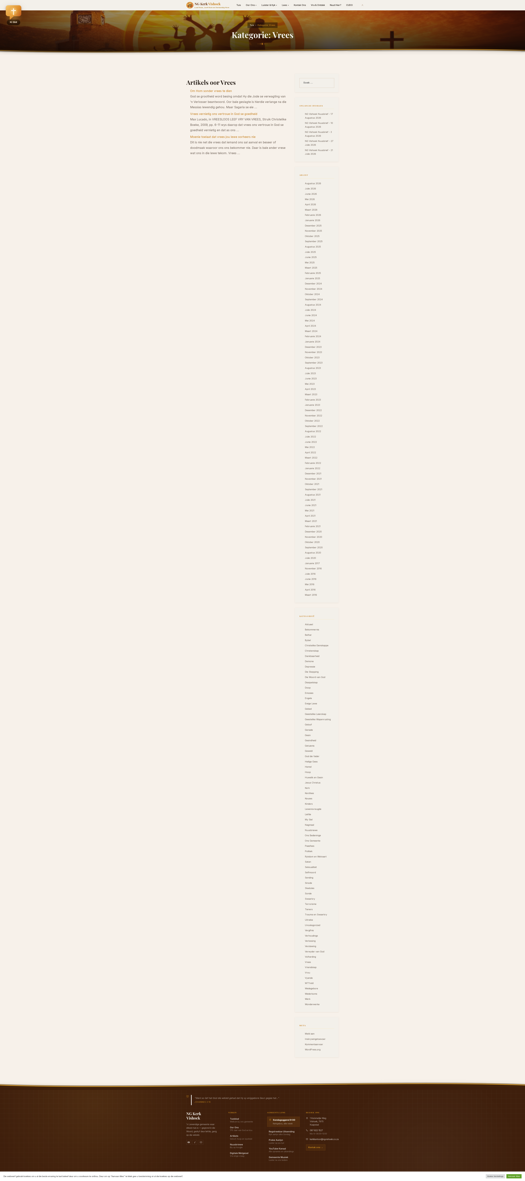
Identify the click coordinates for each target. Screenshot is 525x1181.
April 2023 (310, 389)
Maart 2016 (311, 595)
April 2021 (310, 515)
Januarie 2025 (312, 278)
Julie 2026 (310, 188)
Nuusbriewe (311, 830)
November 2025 (313, 230)
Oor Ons (251, 5)
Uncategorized (312, 925)
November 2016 (313, 568)
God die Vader (312, 756)
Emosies (309, 693)
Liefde (308, 814)
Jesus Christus (312, 782)
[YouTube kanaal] (188, 1142)
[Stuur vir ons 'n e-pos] (201, 1142)
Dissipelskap (311, 682)
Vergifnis (309, 930)
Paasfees (309, 846)
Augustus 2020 (313, 552)
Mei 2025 (310, 262)
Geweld (309, 751)
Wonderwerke (312, 1004)
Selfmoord (310, 872)
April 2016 (310, 589)
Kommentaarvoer (314, 1044)
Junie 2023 (311, 378)
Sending (309, 877)
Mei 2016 (309, 584)
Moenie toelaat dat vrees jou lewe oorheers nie (223, 137)
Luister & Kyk (269, 5)
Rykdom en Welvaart (316, 856)
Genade (309, 730)
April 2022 (310, 452)
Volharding (310, 956)
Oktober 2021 (312, 484)
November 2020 (313, 537)
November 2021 (313, 478)
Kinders (309, 803)
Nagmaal (309, 825)
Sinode (308, 883)
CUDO (349, 5)
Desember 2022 (313, 410)
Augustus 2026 (313, 183)
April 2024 (310, 325)
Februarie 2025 (313, 273)
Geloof (308, 724)
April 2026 (310, 204)
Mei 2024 (310, 320)
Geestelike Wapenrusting (318, 719)
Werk (307, 999)
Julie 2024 (310, 310)
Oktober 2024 (312, 294)
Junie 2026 (311, 194)
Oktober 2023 (312, 357)
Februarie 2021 (313, 526)
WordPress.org (312, 1049)
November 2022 (313, 415)
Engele (308, 698)
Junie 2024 (311, 315)
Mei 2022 (310, 447)
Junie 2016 (310, 579)
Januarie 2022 (312, 468)
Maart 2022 (311, 457)
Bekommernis (312, 629)
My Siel (309, 819)
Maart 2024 (311, 331)
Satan (308, 861)
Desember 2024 (313, 283)
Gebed (308, 708)
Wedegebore (311, 988)
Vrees (308, 962)
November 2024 (313, 289)
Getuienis (309, 745)
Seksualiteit (311, 867)
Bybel (308, 640)
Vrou (307, 972)
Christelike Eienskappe (316, 645)
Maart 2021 (311, 521)
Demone (309, 661)
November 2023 (313, 352)
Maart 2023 (311, 394)
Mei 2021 (309, 510)
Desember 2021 (313, 473)
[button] (13, 15)
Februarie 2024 (313, 336)
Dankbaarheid (312, 656)
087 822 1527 (316, 1130)
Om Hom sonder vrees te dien (211, 91)
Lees (285, 5)
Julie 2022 (310, 436)
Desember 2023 (313, 347)
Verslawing (310, 946)
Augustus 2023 (313, 368)
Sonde (308, 893)
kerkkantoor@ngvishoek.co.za (324, 1139)
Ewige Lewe (311, 703)
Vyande (309, 978)
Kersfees (309, 793)
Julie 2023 (310, 373)
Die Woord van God (315, 677)
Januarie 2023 (312, 405)
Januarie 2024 (312, 341)
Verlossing (310, 941)
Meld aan (309, 1033)
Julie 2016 (310, 573)
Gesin (308, 735)
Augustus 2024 (313, 304)
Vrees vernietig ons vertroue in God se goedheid (223, 114)
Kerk (307, 788)
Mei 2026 (310, 199)
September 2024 (314, 299)
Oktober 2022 (312, 420)
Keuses (308, 798)
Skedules (309, 888)
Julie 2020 (310, 558)
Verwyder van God (314, 951)
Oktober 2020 (312, 542)
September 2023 (314, 362)
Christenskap (312, 650)
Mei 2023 (310, 384)
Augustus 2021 (313, 494)
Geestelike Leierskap (315, 714)
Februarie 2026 (313, 215)
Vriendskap (311, 967)
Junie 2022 (311, 442)
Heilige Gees (311, 761)
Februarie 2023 (313, 399)
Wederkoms (311, 993)
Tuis (238, 5)
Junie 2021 (310, 505)
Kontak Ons (300, 5)
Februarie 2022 (313, 463)
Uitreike (309, 919)
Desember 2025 (313, 225)
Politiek (308, 851)
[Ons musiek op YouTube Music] (194, 1142)
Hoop (308, 772)
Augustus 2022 (313, 431)
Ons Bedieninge (313, 835)
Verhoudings (311, 935)
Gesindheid (310, 740)
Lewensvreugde (313, 809)
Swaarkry (310, 898)
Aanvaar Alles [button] (514, 1176)
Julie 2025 (310, 252)
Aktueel (309, 624)
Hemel (308, 766)
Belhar (308, 635)
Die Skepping (312, 671)
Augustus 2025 (313, 246)
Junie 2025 (311, 257)
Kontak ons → (315, 1147)
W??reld (309, 983)
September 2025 (314, 241)
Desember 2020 (313, 531)
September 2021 (313, 489)
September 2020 (314, 547)
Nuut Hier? (335, 5)
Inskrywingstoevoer (315, 1039)
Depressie (310, 666)
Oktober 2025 (312, 236)
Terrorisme (310, 904)
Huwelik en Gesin (314, 777)
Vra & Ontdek (318, 5)
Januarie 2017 (312, 563)
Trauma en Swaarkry (316, 914)
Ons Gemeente (312, 840)
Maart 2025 (311, 267)
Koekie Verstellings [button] (495, 1176)
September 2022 (314, 426)
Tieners (309, 909)
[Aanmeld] (362, 5)
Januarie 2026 (312, 220)
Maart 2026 (311, 209)
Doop (308, 687)
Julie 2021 (310, 500)
